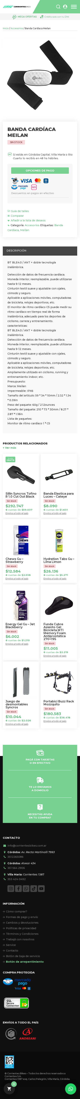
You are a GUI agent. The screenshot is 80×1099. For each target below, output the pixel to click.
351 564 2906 (16, 868)
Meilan (24, 230)
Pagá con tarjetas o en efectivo (40, 761)
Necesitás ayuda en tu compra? (40, 816)
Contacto (12, 950)
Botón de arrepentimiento (25, 961)
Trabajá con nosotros (20, 939)
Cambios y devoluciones (22, 922)
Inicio (6, 28)
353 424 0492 (16, 879)
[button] (70, 1089)
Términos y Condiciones (22, 933)
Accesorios (17, 28)
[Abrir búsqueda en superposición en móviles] (58, 7)
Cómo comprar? (16, 911)
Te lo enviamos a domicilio (40, 788)
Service (11, 945)
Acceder (65, 6)
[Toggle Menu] (74, 7)
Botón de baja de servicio (23, 956)
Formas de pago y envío (22, 917)
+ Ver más (9, 447)
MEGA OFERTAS (27, 16)
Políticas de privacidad (21, 928)
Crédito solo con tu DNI (56, 16)
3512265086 (15, 856)
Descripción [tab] (16, 250)
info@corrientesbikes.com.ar (26, 845)
